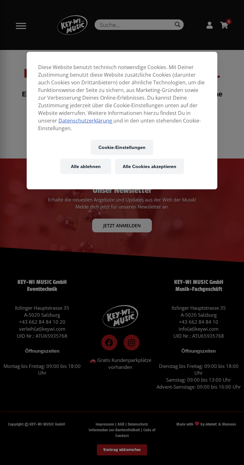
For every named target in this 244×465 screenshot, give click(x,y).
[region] (122, 120)
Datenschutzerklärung (85, 120)
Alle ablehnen (86, 166)
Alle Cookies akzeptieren (149, 166)
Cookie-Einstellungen (122, 147)
